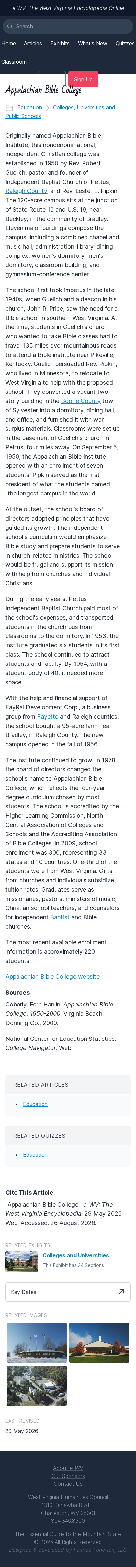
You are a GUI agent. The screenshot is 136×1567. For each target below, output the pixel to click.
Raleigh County (26, 190)
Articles (33, 43)
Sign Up (83, 79)
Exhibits (60, 43)
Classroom (14, 61)
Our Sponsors (68, 1476)
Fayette (47, 716)
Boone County (81, 400)
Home (8, 43)
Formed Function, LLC (100, 1550)
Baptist (60, 917)
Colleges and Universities (76, 1255)
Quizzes (125, 43)
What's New (92, 43)
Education (29, 107)
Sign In (52, 79)
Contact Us (68, 1484)
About (68, 1468)
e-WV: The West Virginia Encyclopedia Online (68, 8)
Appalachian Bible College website (52, 976)
